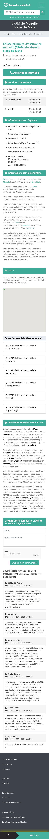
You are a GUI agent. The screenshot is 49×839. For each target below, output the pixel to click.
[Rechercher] (42, 12)
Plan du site (6, 798)
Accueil (6, 34)
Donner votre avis (13, 65)
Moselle (6, 182)
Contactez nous (8, 793)
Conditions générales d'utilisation (14, 822)
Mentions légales (8, 812)
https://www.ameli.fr (30, 142)
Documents (6, 769)
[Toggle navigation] (41, 5)
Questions (6, 778)
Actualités (5, 783)
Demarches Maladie (9, 759)
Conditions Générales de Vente (13, 817)
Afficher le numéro (26, 72)
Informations (7, 764)
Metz (14, 34)
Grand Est (36, 182)
